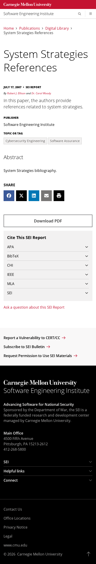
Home (9, 28)
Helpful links (14, 471)
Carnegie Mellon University (39, 554)
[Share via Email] (46, 195)
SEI (6, 461)
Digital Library (57, 28)
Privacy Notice (15, 527)
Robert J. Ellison (16, 93)
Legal (8, 536)
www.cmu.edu (15, 545)
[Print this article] (59, 195)
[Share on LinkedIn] (34, 195)
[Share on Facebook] (9, 195)
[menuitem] (30, 13)
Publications (29, 28)
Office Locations (17, 518)
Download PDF (48, 221)
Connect (11, 480)
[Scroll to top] (89, 554)
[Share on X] (21, 195)
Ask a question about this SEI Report (34, 307)
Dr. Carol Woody (41, 93)
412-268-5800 (15, 449)
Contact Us (13, 509)
